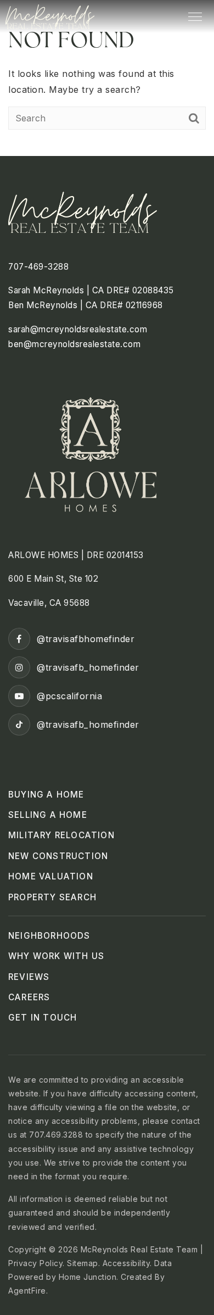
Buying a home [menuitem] (46, 794)
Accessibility (126, 1263)
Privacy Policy (35, 1263)
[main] (107, 78)
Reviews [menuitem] (28, 977)
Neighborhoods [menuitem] (49, 935)
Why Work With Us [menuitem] (56, 956)
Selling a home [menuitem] (47, 815)
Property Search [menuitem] (52, 897)
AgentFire (27, 1290)
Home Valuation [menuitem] (50, 876)
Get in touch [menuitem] (42, 1017)
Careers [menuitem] (29, 997)
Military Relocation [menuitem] (61, 835)
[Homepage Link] (49, 15)
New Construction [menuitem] (58, 856)
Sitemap (82, 1263)
